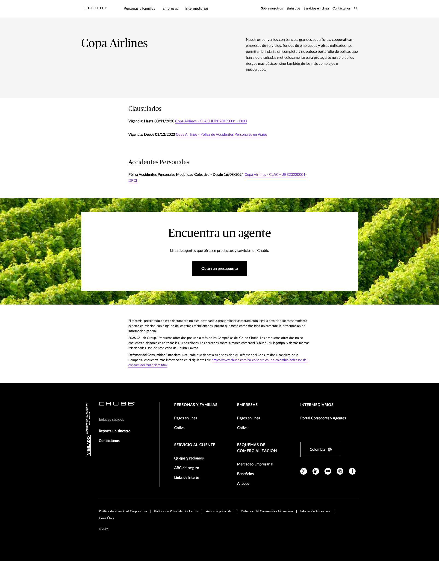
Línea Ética (106, 518)
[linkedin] (315, 471)
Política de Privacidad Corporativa (123, 511)
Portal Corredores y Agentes (323, 418)
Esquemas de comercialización (257, 448)
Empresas (247, 405)
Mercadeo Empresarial (255, 464)
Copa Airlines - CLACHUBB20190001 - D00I (211, 121)
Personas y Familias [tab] (139, 8)
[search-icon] (356, 9)
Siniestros (293, 8)
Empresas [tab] (170, 8)
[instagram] (340, 471)
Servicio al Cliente (194, 445)
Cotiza (179, 428)
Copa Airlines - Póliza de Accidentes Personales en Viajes (221, 134)
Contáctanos (342, 8)
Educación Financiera (315, 511)
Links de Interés (186, 477)
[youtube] (327, 471)
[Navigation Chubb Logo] (95, 9)
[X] (303, 471)
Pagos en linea (185, 418)
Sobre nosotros (272, 8)
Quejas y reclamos (189, 458)
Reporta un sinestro (114, 431)
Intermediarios (317, 405)
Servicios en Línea (316, 8)
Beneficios (245, 474)
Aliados (243, 483)
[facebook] (352, 471)
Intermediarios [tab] (197, 8)
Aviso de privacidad (219, 511)
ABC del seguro (186, 468)
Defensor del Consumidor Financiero (267, 511)
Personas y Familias (196, 405)
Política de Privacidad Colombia (176, 511)
